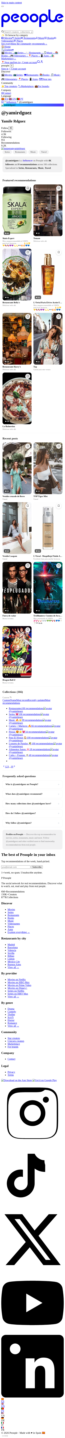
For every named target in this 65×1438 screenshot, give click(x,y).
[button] (32, 133)
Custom (6, 697)
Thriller (11, 1014)
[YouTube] (32, 1333)
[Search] (38, 62)
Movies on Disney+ (17, 988)
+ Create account (28, 62)
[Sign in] (41, 62)
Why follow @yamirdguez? (32, 823)
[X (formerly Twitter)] (32, 1270)
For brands (42, 86)
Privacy (11, 1072)
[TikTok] (32, 1206)
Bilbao (11, 956)
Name (13, 700)
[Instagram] (32, 1143)
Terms (11, 1075)
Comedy (12, 1011)
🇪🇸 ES (4, 99)
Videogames (19, 55)
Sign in (16, 62)
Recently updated (36, 700)
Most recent (22, 700)
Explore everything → (19, 932)
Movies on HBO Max (19, 982)
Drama (11, 1008)
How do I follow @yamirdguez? (32, 813)
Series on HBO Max (18, 993)
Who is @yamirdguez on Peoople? (32, 784)
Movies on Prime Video (19, 985)
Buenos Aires (14, 964)
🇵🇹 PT (20, 99)
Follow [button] (4, 128)
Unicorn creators (16, 1041)
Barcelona (13, 947)
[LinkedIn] (32, 1396)
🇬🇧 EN (12, 99)
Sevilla (11, 953)
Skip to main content (11, 2)
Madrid (11, 944)
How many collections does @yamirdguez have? (32, 803)
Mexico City (14, 961)
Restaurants (29, 38)
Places (20, 41)
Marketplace (26, 86)
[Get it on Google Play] (44, 1080)
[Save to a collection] (27, 188)
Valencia (12, 950)
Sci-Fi (11, 1017)
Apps (45, 55)
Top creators (9, 86)
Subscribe (36, 867)
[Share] (10, 128)
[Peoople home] (32, 28)
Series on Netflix (16, 991)
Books (50, 38)
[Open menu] (2, 6)
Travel (44, 152)
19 (12, 766)
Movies (8, 38)
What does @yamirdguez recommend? (32, 794)
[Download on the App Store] (16, 1080)
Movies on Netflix (17, 979)
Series (18, 38)
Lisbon (11, 958)
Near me (45, 79)
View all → (13, 967)
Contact (6, 93)
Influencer (11, 102)
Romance (12, 1023)
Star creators (14, 1038)
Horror (11, 1020)
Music (41, 38)
